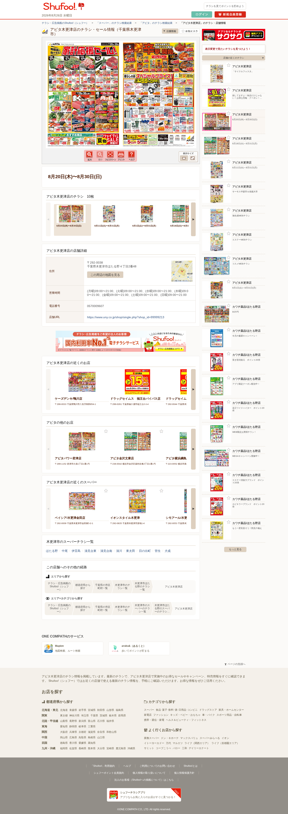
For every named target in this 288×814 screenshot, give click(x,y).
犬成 (168, 551)
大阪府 (64, 731)
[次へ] (193, 219)
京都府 (82, 731)
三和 (184, 748)
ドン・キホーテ (170, 738)
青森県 (73, 710)
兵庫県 (73, 731)
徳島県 (64, 742)
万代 (168, 743)
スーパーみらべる (210, 738)
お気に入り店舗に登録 (189, 31)
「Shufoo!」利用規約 (103, 765)
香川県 (73, 742)
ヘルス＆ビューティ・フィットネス (186, 719)
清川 (119, 551)
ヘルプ (127, 765)
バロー (176, 748)
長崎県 (82, 748)
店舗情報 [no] (170, 31)
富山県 (92, 721)
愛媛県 (82, 742)
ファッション (160, 714)
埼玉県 (85, 715)
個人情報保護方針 (184, 772)
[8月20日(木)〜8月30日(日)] (72, 213)
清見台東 (90, 551)
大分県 (101, 748)
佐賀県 (73, 748)
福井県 (110, 721)
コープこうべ (163, 748)
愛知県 (64, 726)
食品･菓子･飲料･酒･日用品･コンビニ (177, 709)
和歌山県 (111, 731)
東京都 (64, 715)
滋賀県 (92, 731)
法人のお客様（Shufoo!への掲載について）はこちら (144, 779)
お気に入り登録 (106, 431)
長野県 (73, 721)
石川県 (101, 721)
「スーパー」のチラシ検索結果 (114, 23)
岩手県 (82, 710)
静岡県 (73, 726)
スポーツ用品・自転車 (229, 714)
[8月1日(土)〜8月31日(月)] (148, 213)
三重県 (92, 726)
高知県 (92, 742)
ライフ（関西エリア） (197, 743)
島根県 (92, 737)
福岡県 (64, 748)
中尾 (65, 551)
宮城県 (92, 710)
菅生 (158, 551)
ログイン (201, 14)
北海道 (64, 710)
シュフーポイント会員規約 (109, 772)
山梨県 (64, 721)
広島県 (73, 737)
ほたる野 (52, 551)
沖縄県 (131, 748)
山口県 (101, 737)
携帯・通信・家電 (154, 719)
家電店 (148, 714)
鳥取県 (82, 737)
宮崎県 (110, 748)
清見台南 (106, 551)
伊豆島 (76, 551)
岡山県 (64, 737)
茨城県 (103, 715)
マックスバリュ (189, 738)
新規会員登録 (230, 14)
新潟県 (82, 721)
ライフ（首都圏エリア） (225, 743)
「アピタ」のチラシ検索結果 (156, 23)
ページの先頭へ (235, 664)
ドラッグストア (208, 709)
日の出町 (145, 551)
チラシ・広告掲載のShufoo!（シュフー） (65, 23)
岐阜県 (82, 726)
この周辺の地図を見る (105, 274)
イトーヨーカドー (154, 743)
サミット (149, 748)
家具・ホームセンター (231, 709)
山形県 (110, 710)
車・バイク (208, 714)
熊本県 (92, 748)
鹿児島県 (121, 748)
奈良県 (101, 731)
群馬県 (122, 715)
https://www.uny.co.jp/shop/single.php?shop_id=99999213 (125, 317)
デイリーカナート (199, 748)
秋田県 (101, 710)
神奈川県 (74, 715)
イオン (225, 738)
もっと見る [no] (235, 549)
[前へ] (48, 219)
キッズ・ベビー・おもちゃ (185, 714)
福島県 (119, 710)
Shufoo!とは (191, 765)
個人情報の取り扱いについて (149, 772)
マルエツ (178, 743)
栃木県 (113, 715)
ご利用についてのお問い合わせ (157, 765)
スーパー (149, 709)
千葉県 (94, 715)
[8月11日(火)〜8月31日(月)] (110, 213)
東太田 (130, 551)
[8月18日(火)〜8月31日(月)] (186, 213)
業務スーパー (151, 738)
